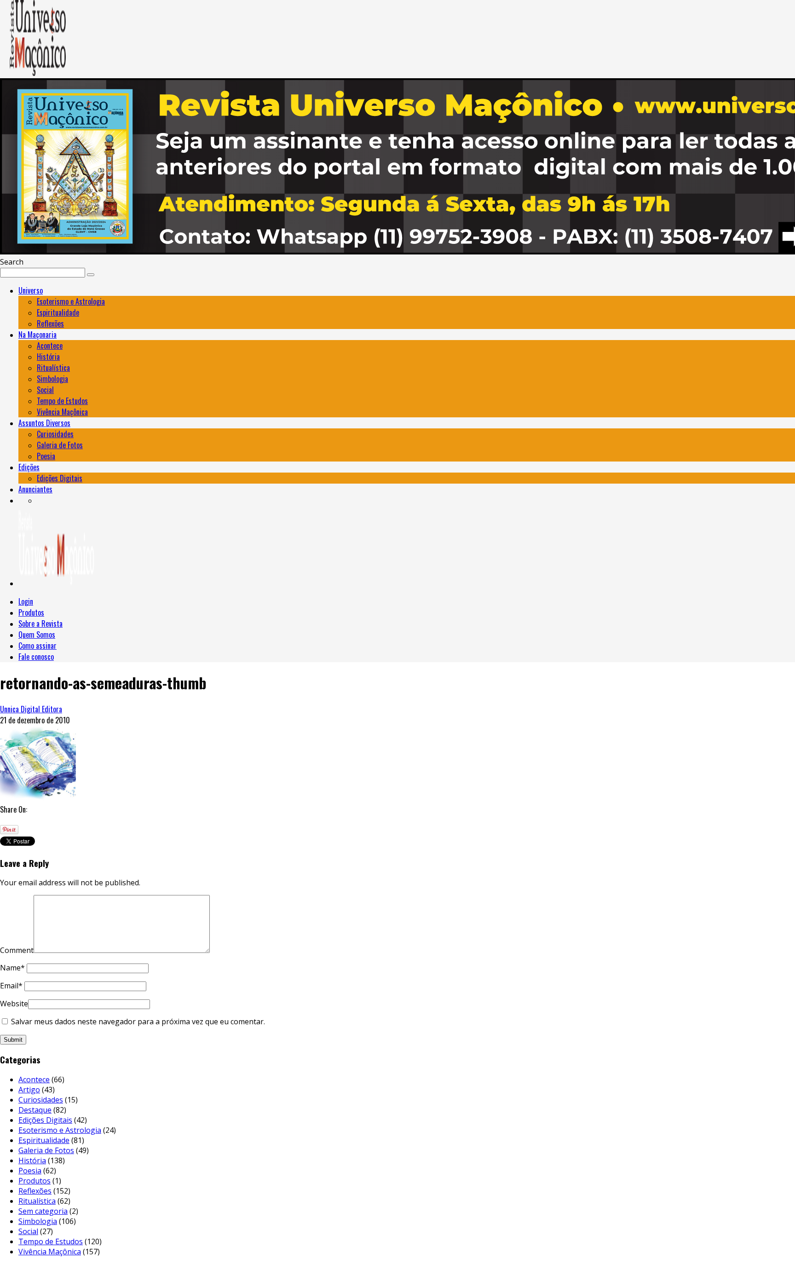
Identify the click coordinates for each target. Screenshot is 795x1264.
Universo (30, 290)
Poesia (46, 456)
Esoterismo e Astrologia (71, 301)
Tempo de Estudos (62, 400)
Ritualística (53, 367)
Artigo (29, 1090)
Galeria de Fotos (60, 444)
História (48, 356)
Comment (17, 950)
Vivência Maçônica (62, 411)
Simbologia (52, 378)
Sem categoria (43, 1211)
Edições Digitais (59, 478)
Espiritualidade (58, 312)
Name (12, 968)
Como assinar (37, 645)
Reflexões (50, 323)
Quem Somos (36, 634)
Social (45, 389)
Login (25, 601)
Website (14, 1004)
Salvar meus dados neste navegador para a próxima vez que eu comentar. (138, 1021)
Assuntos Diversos (44, 422)
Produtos (31, 612)
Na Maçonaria (37, 334)
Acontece (50, 345)
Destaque (35, 1110)
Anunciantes (35, 489)
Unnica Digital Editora (31, 709)
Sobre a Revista (40, 623)
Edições (29, 467)
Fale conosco (36, 656)
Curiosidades (55, 433)
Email (11, 986)
